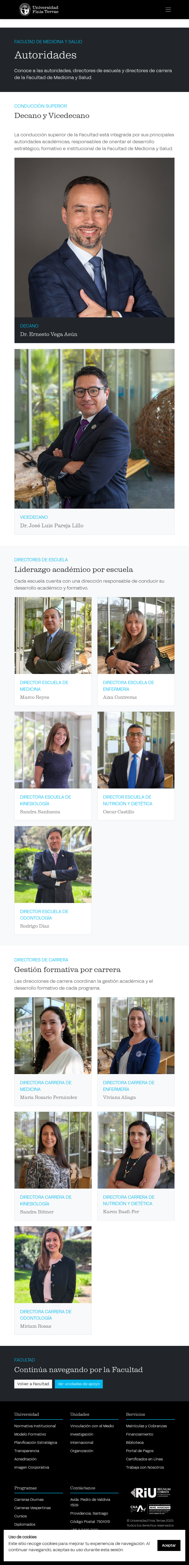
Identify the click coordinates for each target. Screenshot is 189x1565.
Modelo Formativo (30, 1434)
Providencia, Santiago (89, 1513)
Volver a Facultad (33, 1384)
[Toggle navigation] (168, 9)
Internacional (81, 1442)
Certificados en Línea (144, 1459)
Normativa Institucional (35, 1426)
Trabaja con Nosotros (145, 1467)
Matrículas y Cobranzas (146, 1426)
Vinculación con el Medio (92, 1426)
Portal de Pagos (140, 1450)
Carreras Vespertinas (32, 1508)
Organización (81, 1450)
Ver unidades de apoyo (79, 1384)
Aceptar (169, 1545)
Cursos (20, 1516)
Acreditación (25, 1459)
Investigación (81, 1434)
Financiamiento (139, 1434)
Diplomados (24, 1524)
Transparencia (26, 1450)
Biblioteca (135, 1442)
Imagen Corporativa (31, 1467)
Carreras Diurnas (29, 1499)
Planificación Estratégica (35, 1442)
